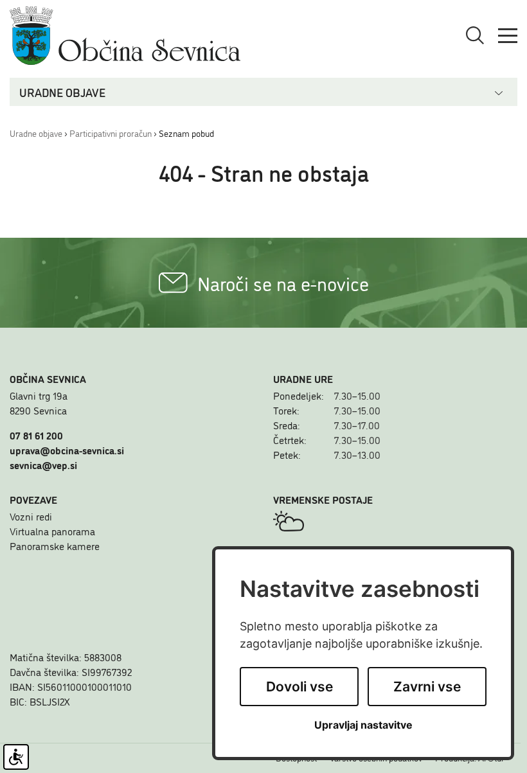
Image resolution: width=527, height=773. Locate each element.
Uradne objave (36, 133)
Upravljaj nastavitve (363, 725)
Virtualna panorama (52, 531)
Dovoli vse (299, 687)
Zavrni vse (427, 687)
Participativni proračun (110, 133)
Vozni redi (31, 516)
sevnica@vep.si (43, 464)
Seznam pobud (186, 133)
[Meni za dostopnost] (16, 757)
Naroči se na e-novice (283, 282)
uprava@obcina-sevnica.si (67, 450)
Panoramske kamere (55, 545)
